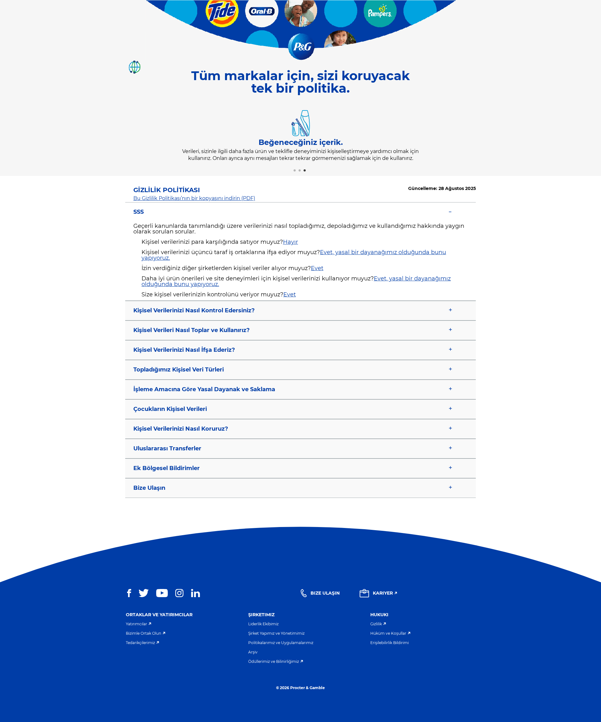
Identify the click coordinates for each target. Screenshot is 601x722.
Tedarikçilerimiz (140, 642)
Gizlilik (376, 624)
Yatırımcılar (136, 624)
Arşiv (253, 652)
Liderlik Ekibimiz (263, 624)
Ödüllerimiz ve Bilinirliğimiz (273, 661)
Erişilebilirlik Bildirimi (389, 642)
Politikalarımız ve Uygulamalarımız (280, 642)
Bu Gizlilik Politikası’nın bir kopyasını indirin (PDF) (194, 198)
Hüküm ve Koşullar (388, 633)
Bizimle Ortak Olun (143, 633)
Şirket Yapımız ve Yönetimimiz (276, 633)
